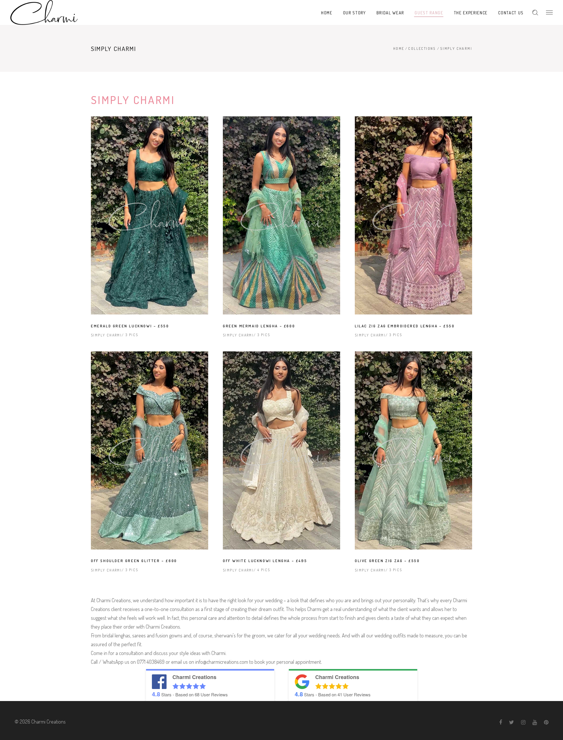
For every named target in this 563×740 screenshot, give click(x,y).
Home (398, 48)
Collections (422, 48)
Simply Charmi (106, 335)
